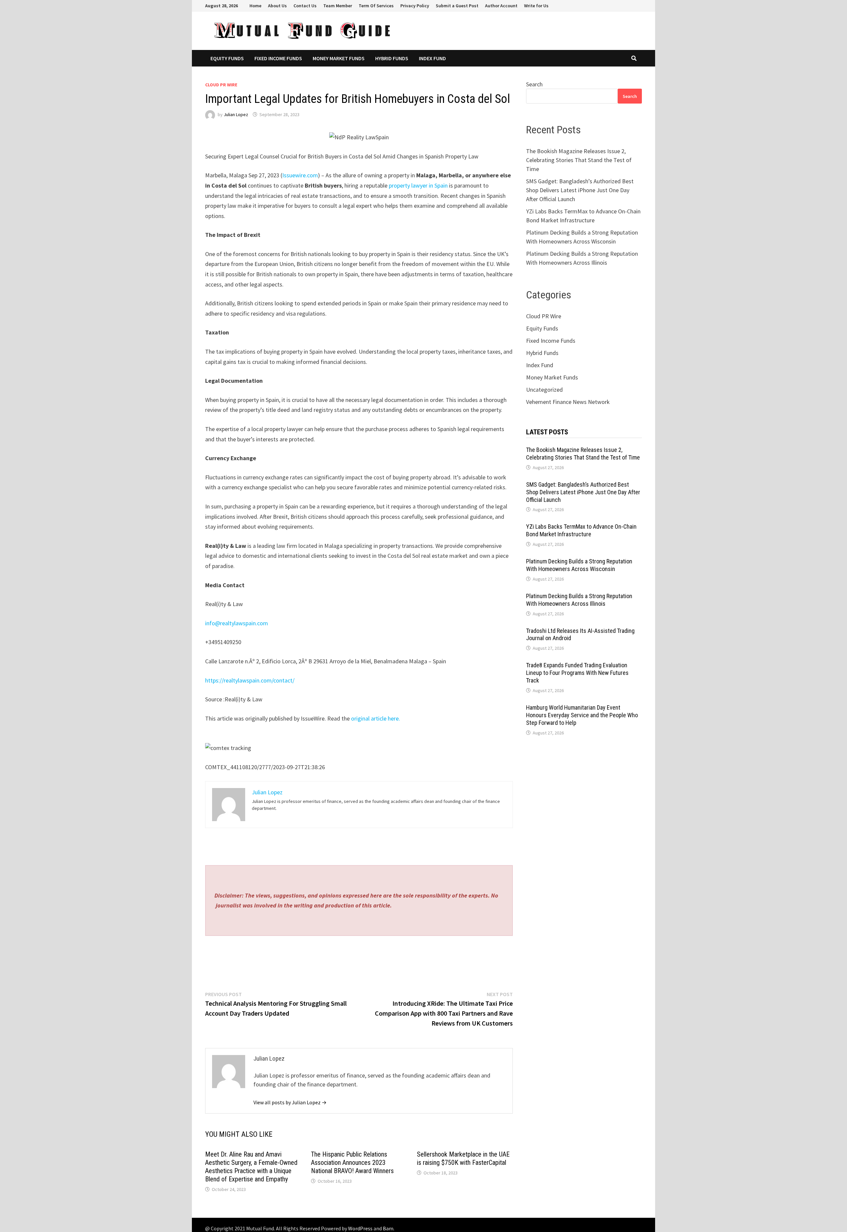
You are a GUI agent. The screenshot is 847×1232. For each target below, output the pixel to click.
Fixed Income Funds (278, 58)
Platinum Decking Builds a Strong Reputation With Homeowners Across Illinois (579, 600)
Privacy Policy (414, 6)
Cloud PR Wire (221, 85)
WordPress (360, 1228)
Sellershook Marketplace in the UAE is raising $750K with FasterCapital (463, 1158)
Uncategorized (544, 389)
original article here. (375, 718)
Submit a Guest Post (457, 6)
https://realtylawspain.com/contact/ (249, 680)
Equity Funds (227, 58)
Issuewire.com (300, 175)
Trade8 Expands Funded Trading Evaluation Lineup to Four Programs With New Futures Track (577, 673)
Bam (388, 1228)
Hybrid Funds (391, 58)
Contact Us (305, 6)
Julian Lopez (236, 114)
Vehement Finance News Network (568, 402)
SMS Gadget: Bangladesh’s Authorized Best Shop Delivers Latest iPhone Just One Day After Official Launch (580, 190)
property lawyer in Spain (418, 185)
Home (255, 6)
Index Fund (432, 58)
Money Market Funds (339, 58)
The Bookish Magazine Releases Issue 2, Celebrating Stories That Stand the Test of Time (579, 160)
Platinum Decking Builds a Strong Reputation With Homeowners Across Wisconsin (579, 565)
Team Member (337, 6)
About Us (277, 6)
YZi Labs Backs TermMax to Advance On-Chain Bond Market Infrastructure (581, 530)
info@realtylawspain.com (236, 623)
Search (534, 84)
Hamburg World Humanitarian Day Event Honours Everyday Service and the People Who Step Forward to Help (582, 715)
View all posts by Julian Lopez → (290, 1102)
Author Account (501, 6)
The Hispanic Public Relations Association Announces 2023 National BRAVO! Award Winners (352, 1162)
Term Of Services (376, 6)
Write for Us (536, 6)
